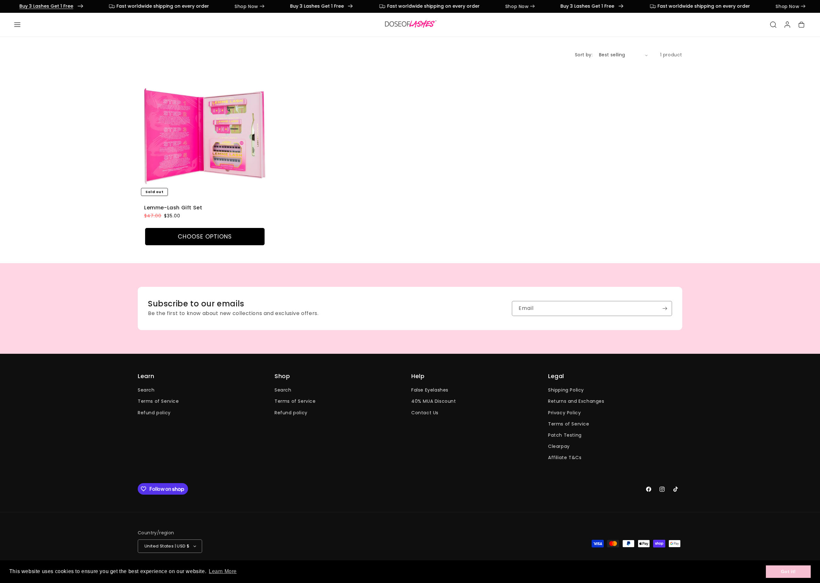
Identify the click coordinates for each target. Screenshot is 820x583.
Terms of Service (158, 401)
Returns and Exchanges (576, 401)
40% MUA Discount (433, 401)
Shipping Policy (566, 390)
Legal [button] (556, 376)
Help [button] (417, 376)
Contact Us (425, 412)
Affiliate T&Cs (564, 457)
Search (146, 390)
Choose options (205, 236)
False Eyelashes (429, 390)
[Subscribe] (665, 308)
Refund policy (154, 412)
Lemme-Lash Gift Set (173, 208)
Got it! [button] (788, 571)
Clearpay (559, 446)
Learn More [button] (223, 571)
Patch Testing (565, 435)
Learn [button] (146, 376)
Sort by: (584, 55)
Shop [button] (282, 376)
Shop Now (216, 6)
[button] (17, 25)
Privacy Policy (564, 412)
